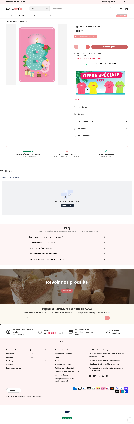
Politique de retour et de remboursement (64, 380)
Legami (76, 99)
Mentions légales (61, 375)
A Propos (32, 354)
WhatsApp (114, 364)
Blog (31, 357)
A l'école (48, 16)
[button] (126, 9)
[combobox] (70, 8)
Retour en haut (66, 342)
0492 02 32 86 (51, 333)
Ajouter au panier (109, 47)
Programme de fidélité (38, 361)
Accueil (8, 21)
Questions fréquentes (63, 354)
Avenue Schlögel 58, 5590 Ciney (108, 360)
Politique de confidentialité (65, 368)
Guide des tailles (61, 361)
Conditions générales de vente (67, 371)
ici (101, 370)
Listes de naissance (64, 16)
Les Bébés (10, 16)
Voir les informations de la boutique (89, 58)
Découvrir (67, 291)
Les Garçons (35, 16)
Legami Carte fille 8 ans (20, 21)
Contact (58, 357)
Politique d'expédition (63, 364)
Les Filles (22, 16)
